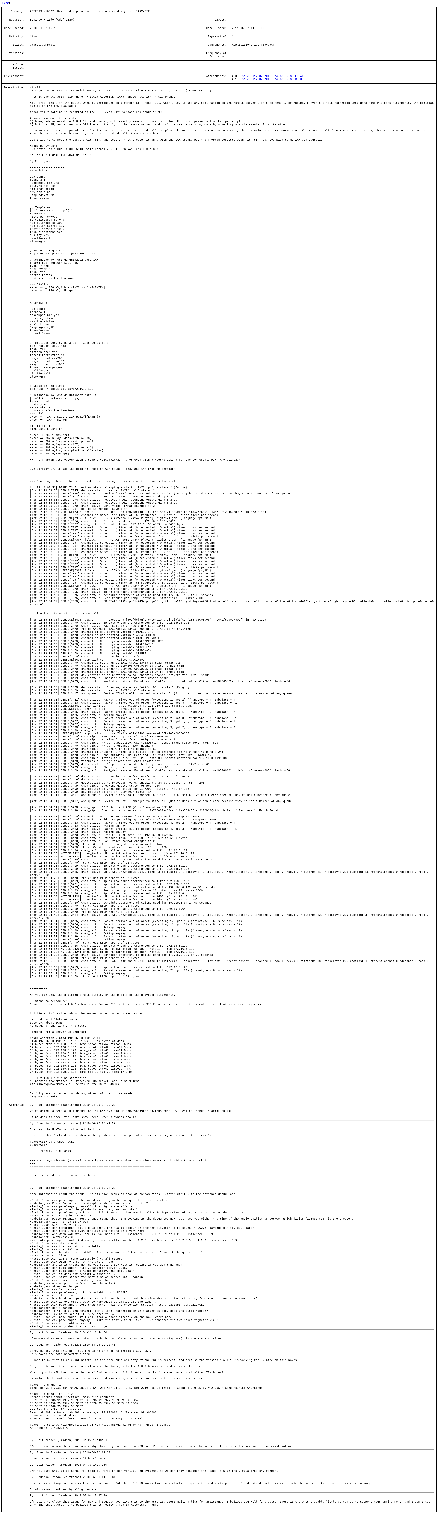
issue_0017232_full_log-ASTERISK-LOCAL (272, 76)
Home (5, 2)
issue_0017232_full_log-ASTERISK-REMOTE (272, 79)
